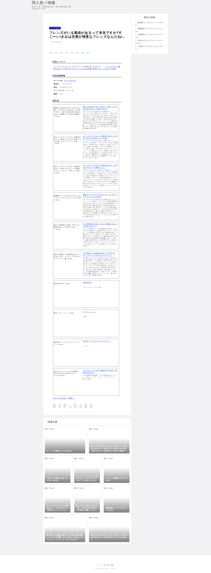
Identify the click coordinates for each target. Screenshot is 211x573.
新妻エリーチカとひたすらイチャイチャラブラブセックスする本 (100, 196)
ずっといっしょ (89, 312)
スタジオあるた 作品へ (64, 398)
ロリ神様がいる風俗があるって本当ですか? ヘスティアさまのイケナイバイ (99, 254)
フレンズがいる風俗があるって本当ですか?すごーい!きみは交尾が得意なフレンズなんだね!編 (87, 68)
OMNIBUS (87, 282)
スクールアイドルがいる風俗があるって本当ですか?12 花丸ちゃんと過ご (100, 137)
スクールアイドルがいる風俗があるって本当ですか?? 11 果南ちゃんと (100, 166)
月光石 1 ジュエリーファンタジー (96, 341)
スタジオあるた (60, 18)
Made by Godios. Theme (105, 568)
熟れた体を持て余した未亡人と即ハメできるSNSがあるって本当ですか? (100, 108)
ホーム (49, 18)
